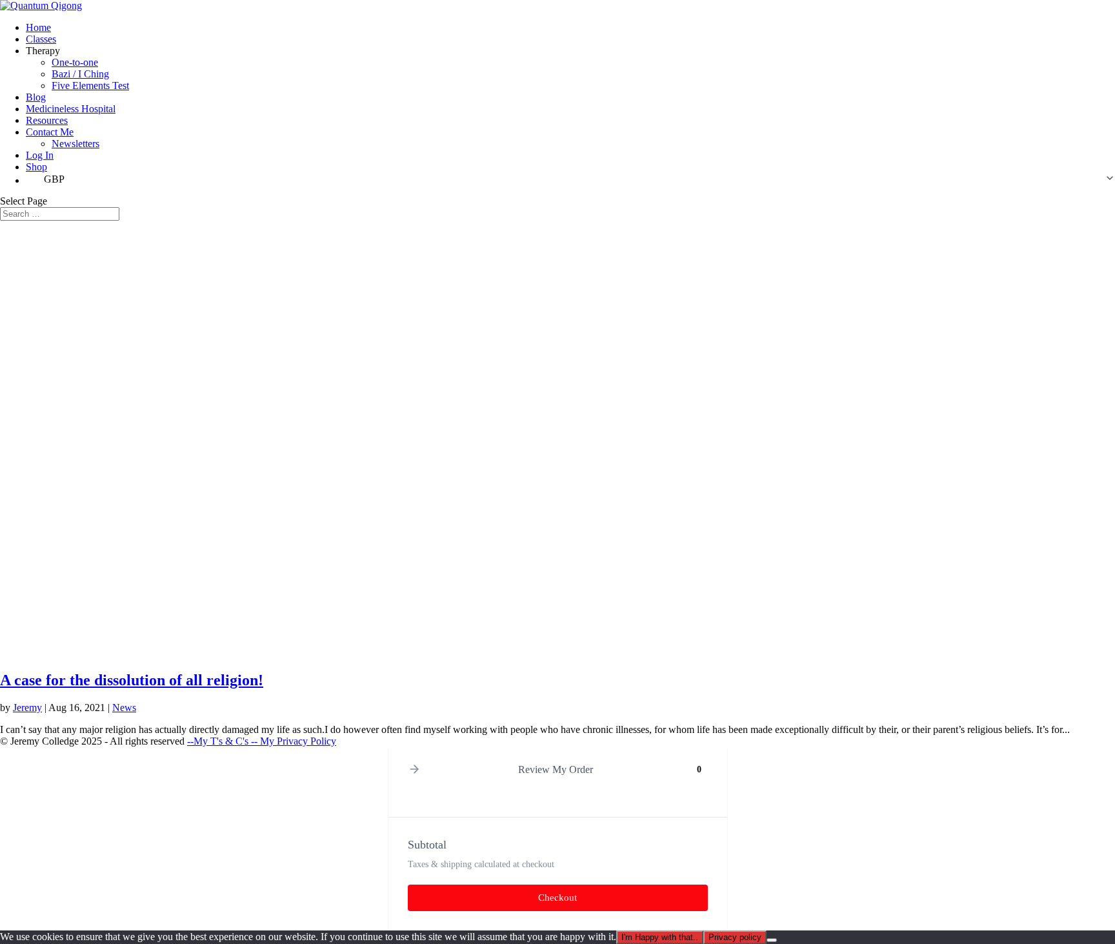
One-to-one (75, 62)
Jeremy (27, 707)
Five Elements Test (90, 85)
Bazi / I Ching (80, 73)
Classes (41, 39)
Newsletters (75, 143)
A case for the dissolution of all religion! (131, 680)
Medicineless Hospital (71, 108)
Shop (36, 166)
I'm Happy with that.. (659, 937)
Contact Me (50, 131)
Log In (40, 155)
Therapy (43, 50)
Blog (36, 97)
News (124, 707)
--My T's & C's (219, 741)
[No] (772, 940)
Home (38, 27)
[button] (570, 179)
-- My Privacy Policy (293, 741)
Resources (47, 120)
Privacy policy (734, 937)
